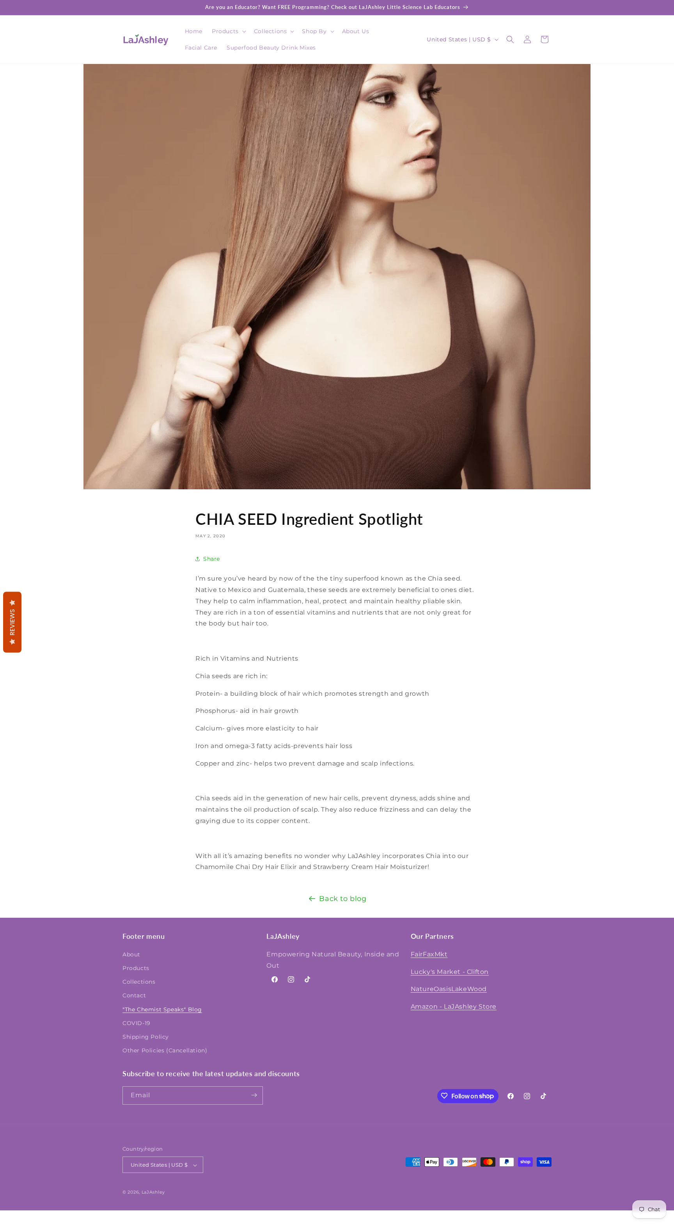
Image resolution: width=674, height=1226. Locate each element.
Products (135, 967)
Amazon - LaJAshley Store (454, 1006)
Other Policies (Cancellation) (164, 1050)
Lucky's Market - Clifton (450, 971)
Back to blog (342, 898)
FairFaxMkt (429, 954)
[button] (228, 31)
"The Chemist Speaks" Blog (162, 1009)
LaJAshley (153, 1192)
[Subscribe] (254, 1095)
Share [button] (211, 558)
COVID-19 (136, 1022)
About (131, 954)
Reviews (12, 622)
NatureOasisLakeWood (449, 989)
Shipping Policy (145, 1036)
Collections (139, 981)
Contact (134, 995)
